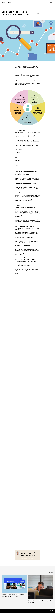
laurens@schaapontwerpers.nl (27, 558)
